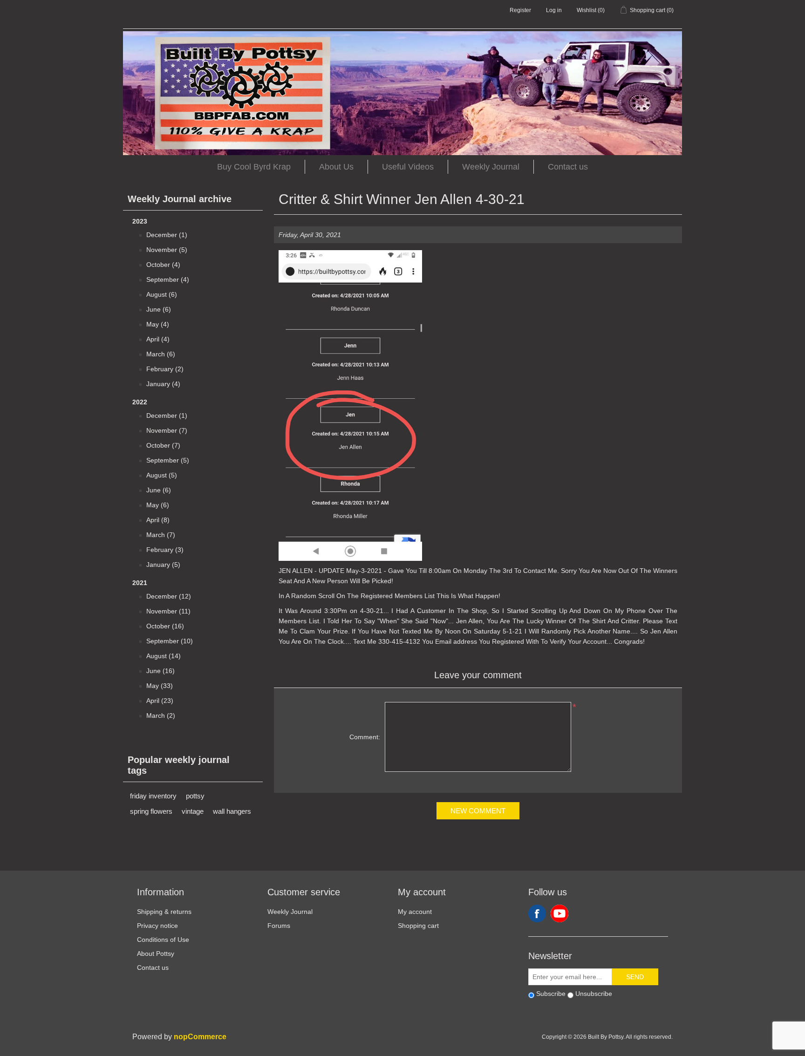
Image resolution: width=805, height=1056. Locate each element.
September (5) (167, 460)
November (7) (166, 430)
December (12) (168, 596)
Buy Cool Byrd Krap (254, 166)
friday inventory (153, 796)
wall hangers (232, 811)
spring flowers (151, 811)
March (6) (160, 354)
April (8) (158, 520)
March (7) (160, 534)
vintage (193, 811)
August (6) (161, 294)
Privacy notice (157, 925)
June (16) (160, 670)
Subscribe (551, 993)
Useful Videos (408, 166)
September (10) (169, 641)
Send (635, 977)
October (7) (163, 445)
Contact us (568, 166)
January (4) (163, 384)
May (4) (157, 324)
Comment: (364, 737)
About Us (336, 166)
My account (415, 911)
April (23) (159, 700)
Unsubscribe (593, 993)
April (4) (158, 339)
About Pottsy (155, 953)
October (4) (163, 264)
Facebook (537, 913)
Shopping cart (418, 925)
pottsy (195, 796)
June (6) (158, 309)
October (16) (165, 626)
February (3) (165, 549)
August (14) (163, 656)
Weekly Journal (490, 166)
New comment (477, 811)
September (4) (167, 279)
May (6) (157, 505)
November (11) (168, 611)
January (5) (163, 564)
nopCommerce (200, 1037)
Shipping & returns (164, 911)
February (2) (165, 369)
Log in (554, 10)
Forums (278, 925)
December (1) (166, 234)
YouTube (559, 913)
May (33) (159, 685)
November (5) (166, 249)
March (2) (160, 715)
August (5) (161, 475)
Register (520, 10)
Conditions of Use (163, 939)
